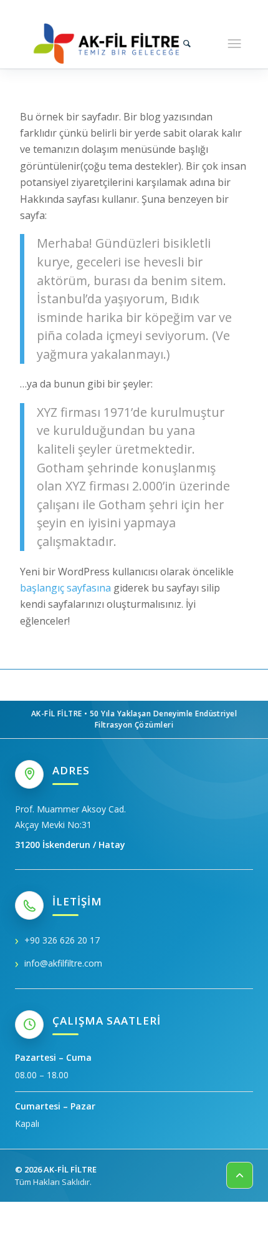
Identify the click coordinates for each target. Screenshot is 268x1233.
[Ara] (187, 43)
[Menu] (234, 43)
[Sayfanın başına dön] (239, 1175)
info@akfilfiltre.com (63, 963)
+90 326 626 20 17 (62, 940)
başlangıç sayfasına (65, 588)
